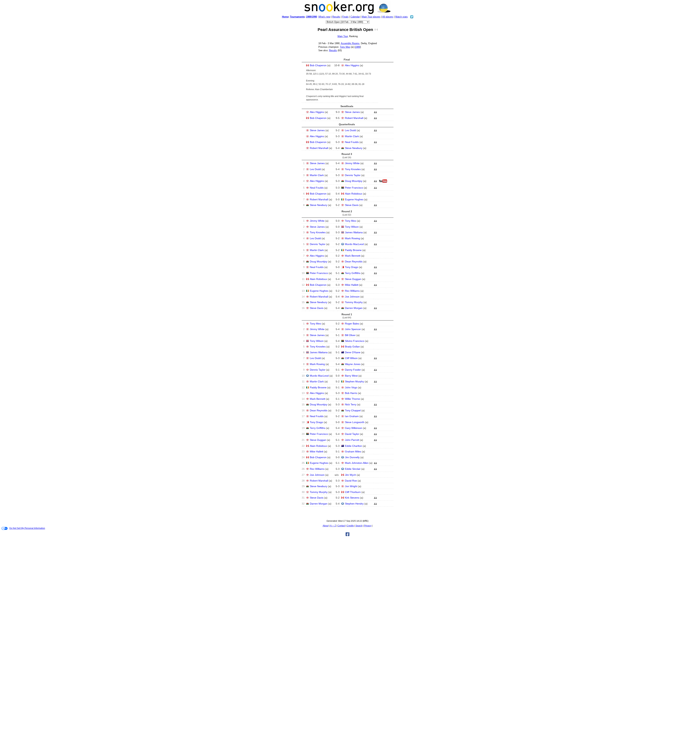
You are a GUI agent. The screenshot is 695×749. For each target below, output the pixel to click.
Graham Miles (353, 451)
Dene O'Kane (352, 352)
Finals (345, 16)
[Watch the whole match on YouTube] (383, 182)
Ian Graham (352, 416)
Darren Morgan (354, 308)
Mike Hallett (351, 284)
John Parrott (352, 439)
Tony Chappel (353, 410)
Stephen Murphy (354, 381)
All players (387, 16)
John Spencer (353, 329)
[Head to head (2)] (375, 119)
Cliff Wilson (351, 358)
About (325, 525)
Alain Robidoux (353, 193)
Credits (350, 525)
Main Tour (343, 36)
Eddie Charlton (353, 445)
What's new (324, 16)
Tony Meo (345, 47)
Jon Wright (351, 486)
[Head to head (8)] (375, 164)
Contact (341, 525)
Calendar (355, 16)
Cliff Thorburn (353, 492)
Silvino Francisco (354, 340)
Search (359, 525)
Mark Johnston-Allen (356, 462)
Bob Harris (351, 393)
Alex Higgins (352, 65)
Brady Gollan (352, 346)
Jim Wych (350, 474)
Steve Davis (352, 205)
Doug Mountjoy (353, 181)
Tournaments (297, 16)
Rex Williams (352, 290)
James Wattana (354, 232)
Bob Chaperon (318, 65)
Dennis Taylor (353, 175)
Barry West (351, 375)
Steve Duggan (353, 279)
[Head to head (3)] (375, 113)
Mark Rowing (352, 238)
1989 (357, 47)
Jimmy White (352, 163)
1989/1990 (311, 16)
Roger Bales (352, 323)
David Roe (351, 480)
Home (285, 16)
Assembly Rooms (350, 43)
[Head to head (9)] (375, 182)
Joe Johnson (352, 296)
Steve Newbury (353, 148)
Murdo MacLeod (354, 244)
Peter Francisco (354, 187)
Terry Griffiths (352, 273)
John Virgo (351, 387)
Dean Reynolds (354, 261)
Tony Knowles (353, 169)
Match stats (401, 16)
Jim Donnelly (352, 457)
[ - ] (376, 29)
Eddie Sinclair (353, 468)
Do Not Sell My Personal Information (27, 528)
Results (336, 16)
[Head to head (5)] (375, 309)
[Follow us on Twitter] (411, 17)
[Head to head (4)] (375, 170)
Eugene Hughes (354, 199)
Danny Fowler (353, 369)
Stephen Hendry (354, 503)
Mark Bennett (352, 255)
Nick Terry (350, 404)
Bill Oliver (350, 335)
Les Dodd (350, 130)
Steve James (352, 112)
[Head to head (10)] (375, 504)
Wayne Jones (352, 364)
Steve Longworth (354, 422)
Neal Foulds (352, 142)
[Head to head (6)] (375, 221)
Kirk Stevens (352, 497)
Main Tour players (371, 16)
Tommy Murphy (354, 302)
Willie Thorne (352, 398)
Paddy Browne (353, 250)
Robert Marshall (354, 118)
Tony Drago (351, 267)
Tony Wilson (352, 226)
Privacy (367, 525)
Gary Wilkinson (353, 428)
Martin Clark (352, 136)
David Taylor (352, 433)
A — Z (333, 525)
